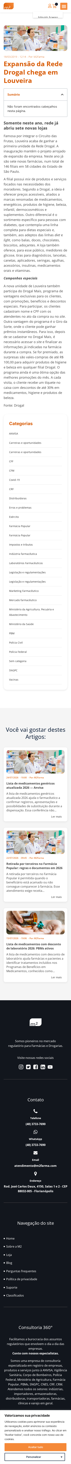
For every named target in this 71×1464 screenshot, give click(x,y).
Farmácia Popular (19, 526)
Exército (14, 517)
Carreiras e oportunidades (25, 443)
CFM (11, 470)
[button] (63, 6)
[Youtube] (50, 1067)
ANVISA (13, 433)
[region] (35, 1437)
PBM (12, 633)
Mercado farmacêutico (23, 600)
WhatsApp (35, 1139)
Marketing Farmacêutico (24, 591)
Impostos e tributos (21, 544)
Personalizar (33, 1456)
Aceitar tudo (35, 1447)
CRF (11, 489)
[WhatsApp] (35, 1132)
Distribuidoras (18, 498)
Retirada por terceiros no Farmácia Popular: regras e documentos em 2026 (34, 866)
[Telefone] (35, 1111)
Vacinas (13, 679)
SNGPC (13, 670)
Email (35, 1160)
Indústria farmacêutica (23, 554)
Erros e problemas (20, 507)
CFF (11, 461)
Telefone (35, 1118)
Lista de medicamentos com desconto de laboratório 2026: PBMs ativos (33, 946)
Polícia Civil (16, 642)
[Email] (35, 1153)
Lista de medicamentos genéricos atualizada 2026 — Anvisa (30, 785)
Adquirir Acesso (48, 17)
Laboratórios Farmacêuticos (26, 563)
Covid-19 (14, 480)
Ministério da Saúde (21, 624)
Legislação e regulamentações (27, 572)
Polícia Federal (18, 652)
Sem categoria (17, 661)
